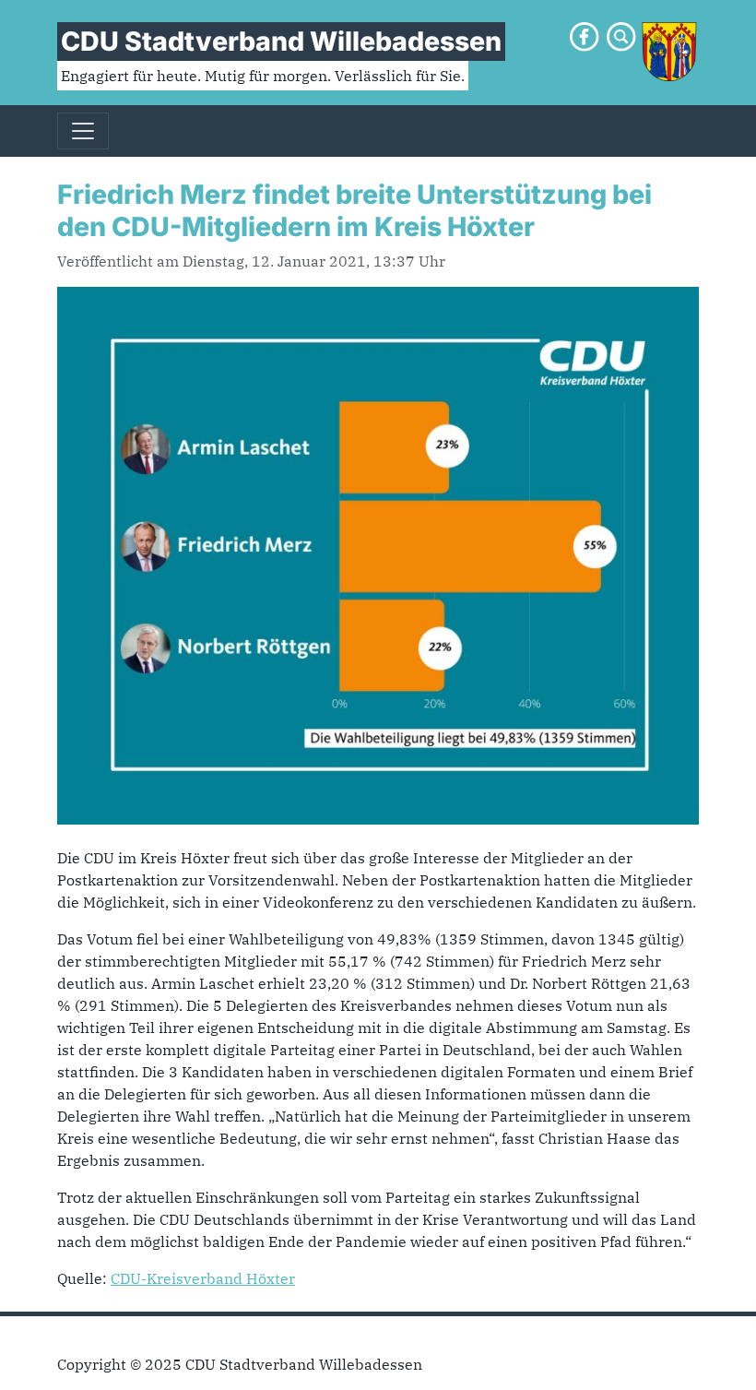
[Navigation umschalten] (83, 131)
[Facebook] (584, 35)
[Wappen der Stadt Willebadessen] (669, 50)
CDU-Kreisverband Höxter (203, 1278)
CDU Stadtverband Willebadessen (281, 41)
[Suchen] (621, 35)
